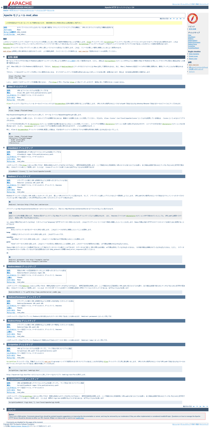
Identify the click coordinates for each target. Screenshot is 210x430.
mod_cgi (48, 361)
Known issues (193, 56)
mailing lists (80, 418)
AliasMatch (191, 37)
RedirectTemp (192, 44)
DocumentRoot (8, 44)
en (170, 18)
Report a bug (193, 58)
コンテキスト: (12, 95)
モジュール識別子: (10, 32)
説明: (5, 27)
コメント (192, 71)
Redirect (6, 48)
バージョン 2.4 (41, 10)
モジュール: (11, 100)
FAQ (193, 4)
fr (174, 18)
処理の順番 (192, 29)
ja (177, 18)
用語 (197, 4)
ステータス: (8, 30)
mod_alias (7, 51)
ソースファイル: (9, 34)
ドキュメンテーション (27, 10)
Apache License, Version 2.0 (20, 426)
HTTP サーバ (14, 10)
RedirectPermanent (194, 42)
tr (184, 18)
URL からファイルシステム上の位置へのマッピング (198, 68)
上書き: (9, 187)
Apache (5, 10)
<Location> (28, 126)
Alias (89, 42)
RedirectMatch (192, 40)
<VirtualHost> (110, 61)
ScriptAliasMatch (193, 48)
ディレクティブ (186, 4)
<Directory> (35, 124)
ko (180, 18)
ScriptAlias (109, 42)
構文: (9, 93)
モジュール (175, 4)
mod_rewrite (83, 51)
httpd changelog (194, 54)
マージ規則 (71, 61)
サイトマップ (204, 4)
